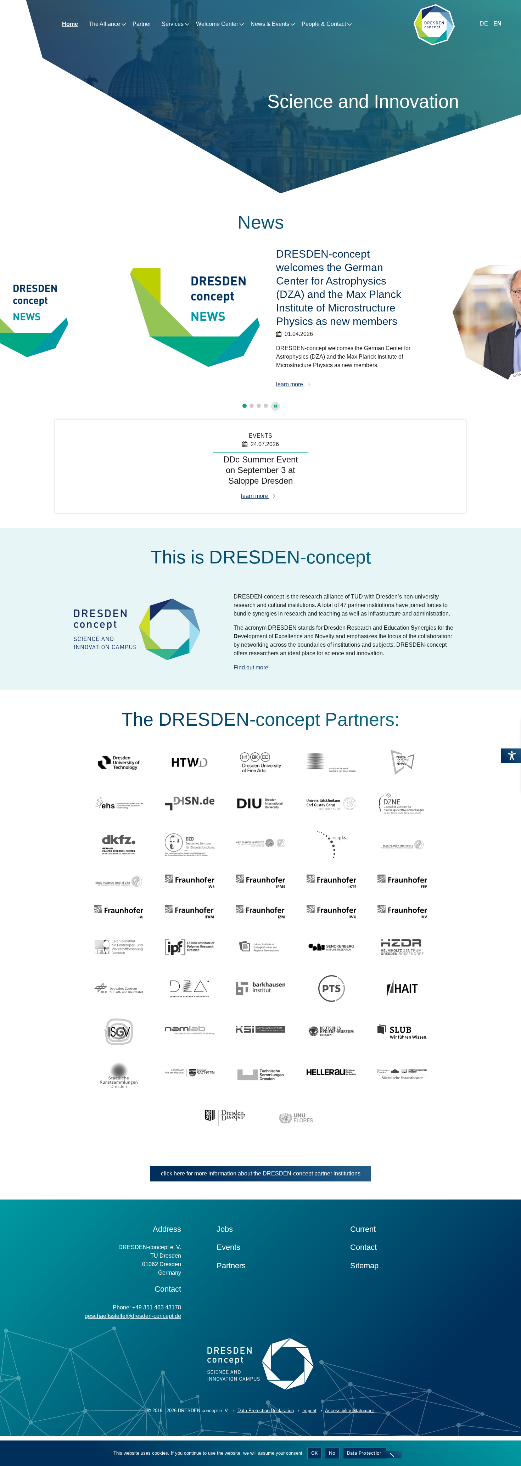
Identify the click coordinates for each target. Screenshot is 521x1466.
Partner (142, 24)
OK (314, 1453)
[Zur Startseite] (434, 26)
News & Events (270, 24)
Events (228, 1247)
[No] (391, 1454)
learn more (290, 371)
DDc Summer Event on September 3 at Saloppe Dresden (260, 470)
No (332, 1453)
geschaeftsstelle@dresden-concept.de (133, 1316)
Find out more (251, 667)
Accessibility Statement (349, 1410)
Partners (231, 1265)
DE (484, 24)
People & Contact (324, 24)
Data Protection (365, 1453)
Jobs (225, 1229)
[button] (244, 406)
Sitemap (364, 1265)
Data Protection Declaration (265, 1410)
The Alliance (104, 24)
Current (363, 1229)
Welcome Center (217, 24)
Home (70, 24)
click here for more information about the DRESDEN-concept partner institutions (260, 1173)
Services (173, 24)
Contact (363, 1247)
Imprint (309, 1410)
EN (497, 24)
